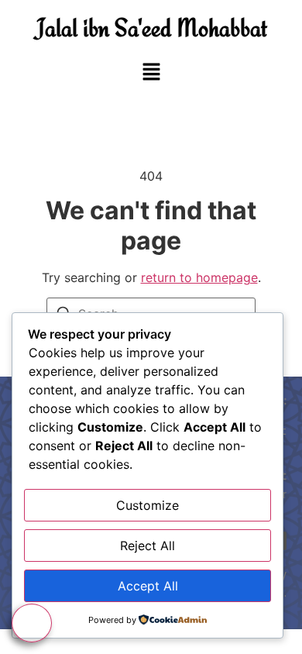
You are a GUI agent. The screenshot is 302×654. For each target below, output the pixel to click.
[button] (151, 72)
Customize (147, 505)
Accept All (148, 586)
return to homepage (199, 277)
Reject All (147, 545)
